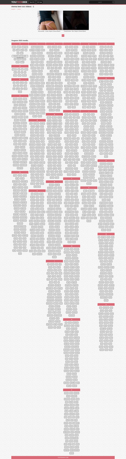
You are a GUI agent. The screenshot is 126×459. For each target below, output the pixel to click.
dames (37, 132)
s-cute (85, 190)
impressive (49, 303)
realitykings (91, 159)
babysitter (22, 211)
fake (51, 71)
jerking (76, 104)
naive (71, 337)
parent (88, 95)
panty (85, 83)
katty (78, 159)
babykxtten (23, 202)
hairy (60, 202)
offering (72, 408)
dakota (37, 129)
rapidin (94, 132)
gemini (52, 177)
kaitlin (67, 123)
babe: (17, 178)
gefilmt (54, 168)
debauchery (40, 180)
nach (70, 322)
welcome (102, 294)
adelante (23, 150)
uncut (102, 102)
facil (55, 62)
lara (75, 208)
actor (15, 141)
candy (39, 116)
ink (54, 327)
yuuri (106, 349)
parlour (94, 101)
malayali (68, 312)
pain (84, 62)
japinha (71, 74)
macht (77, 261)
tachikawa (109, 53)
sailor (93, 215)
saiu (91, 218)
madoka (77, 270)
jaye (72, 89)
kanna (69, 135)
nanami (72, 352)
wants (100, 258)
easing (32, 199)
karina (75, 144)
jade (72, 53)
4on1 (15, 75)
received (86, 177)
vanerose (101, 187)
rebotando (92, 171)
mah (67, 288)
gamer (49, 132)
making (69, 306)
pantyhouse (84, 86)
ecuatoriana (32, 211)
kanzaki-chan (68, 138)
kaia (78, 117)
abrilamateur (22, 105)
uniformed (109, 126)
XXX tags (39, 2)
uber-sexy (103, 84)
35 (18, 53)
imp (55, 294)
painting (84, 65)
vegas (110, 202)
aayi (14, 102)
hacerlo (60, 190)
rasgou (94, 138)
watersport (108, 270)
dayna (37, 174)
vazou (110, 193)
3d (15, 59)
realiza (83, 162)
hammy (50, 218)
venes (102, 218)
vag (100, 169)
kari (67, 144)
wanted (111, 255)
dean (42, 177)
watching (107, 267)
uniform (109, 123)
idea (48, 273)
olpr (67, 441)
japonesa (68, 77)
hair (54, 199)
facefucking (50, 53)
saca (94, 199)
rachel (93, 117)
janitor (76, 65)
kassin (68, 150)
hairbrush (59, 199)
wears (106, 282)
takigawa (106, 65)
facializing (49, 62)
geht (59, 168)
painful (93, 62)
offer (77, 405)
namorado (66, 349)
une (110, 114)
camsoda (32, 113)
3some (23, 59)
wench (106, 300)
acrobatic (15, 138)
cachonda (39, 53)
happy (49, 242)
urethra (101, 150)
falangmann (58, 74)
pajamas (94, 68)
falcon (54, 77)
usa (101, 153)
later (78, 221)
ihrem (60, 279)
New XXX (32, 2)
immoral (50, 294)
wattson (101, 276)
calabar (41, 65)
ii (58, 282)
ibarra (50, 267)
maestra (77, 276)
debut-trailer (37, 186)
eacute (36, 193)
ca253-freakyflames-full (37, 47)
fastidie (59, 107)
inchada (51, 306)
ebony (32, 205)
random (83, 132)
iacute (52, 264)
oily (72, 420)
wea (106, 279)
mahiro (71, 288)
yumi (111, 337)
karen (76, 141)
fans (49, 95)
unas (112, 96)
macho (66, 261)
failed (60, 65)
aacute (15, 99)
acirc (25, 129)
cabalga (32, 50)
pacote (93, 50)
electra (36, 242)
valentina (103, 175)
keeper (74, 174)
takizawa (101, 68)
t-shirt (101, 47)
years (111, 316)
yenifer (110, 319)
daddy (32, 126)
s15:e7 (89, 193)
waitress (106, 240)
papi (89, 89)
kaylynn (66, 171)
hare (59, 254)
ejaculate (33, 236)
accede (20, 117)
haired (49, 202)
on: (73, 444)
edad (38, 211)
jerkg (71, 104)
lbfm (67, 239)
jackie (76, 47)
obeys (68, 396)
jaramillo (75, 77)
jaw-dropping (68, 86)
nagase (67, 331)
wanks (106, 252)
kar (78, 138)
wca (102, 279)
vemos (110, 211)
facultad (55, 65)
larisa (67, 215)
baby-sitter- (16, 193)
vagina (104, 169)
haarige (51, 184)
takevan (100, 65)
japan (70, 71)
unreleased (102, 141)
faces (60, 53)
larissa (72, 215)
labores (72, 181)
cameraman (34, 98)
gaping (59, 150)
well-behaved (109, 294)
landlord (67, 199)
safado (89, 208)
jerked (75, 101)
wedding (112, 285)
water (112, 267)
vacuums (106, 166)
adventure (16, 165)
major (71, 300)
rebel (92, 168)
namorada (67, 346)
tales (107, 71)
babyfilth (23, 199)
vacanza (110, 163)
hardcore (51, 245)
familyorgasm (59, 86)
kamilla (71, 129)
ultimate (107, 93)
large (76, 211)
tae (104, 56)
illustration (57, 285)
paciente (93, 47)
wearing (101, 282)
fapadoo (55, 101)
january (77, 68)
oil (73, 417)
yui (111, 331)
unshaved (109, 141)
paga (90, 56)
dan (38, 135)
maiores (67, 297)
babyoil (24, 205)
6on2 (20, 91)
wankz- (111, 252)
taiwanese (103, 62)
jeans (77, 92)
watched (109, 264)
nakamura (76, 337)
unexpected (103, 117)
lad (77, 184)
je (69, 92)
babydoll (16, 196)
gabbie (59, 117)
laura (67, 230)
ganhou (50, 144)
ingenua (58, 321)
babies (14, 187)
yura (111, 340)
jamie (77, 59)
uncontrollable (110, 99)
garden (59, 153)
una (108, 96)
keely (69, 174)
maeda (71, 276)
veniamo (101, 227)
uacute (106, 81)
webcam (101, 285)
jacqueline (74, 50)
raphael (89, 132)
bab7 (15, 175)
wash (110, 261)
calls (37, 80)
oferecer (72, 405)
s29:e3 (94, 193)
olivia (67, 438)
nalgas (77, 340)
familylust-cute (50, 86)
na (66, 322)
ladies (67, 187)
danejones (32, 144)
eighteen (33, 230)
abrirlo (15, 108)
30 (14, 50)
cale (38, 68)
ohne (70, 417)
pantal (92, 77)
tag (108, 56)
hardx (50, 254)
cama (42, 83)
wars (101, 261)
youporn (13, 9)
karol (72, 147)
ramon (91, 126)
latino (76, 227)
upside (101, 147)
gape (48, 147)
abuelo (19, 111)
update (101, 144)
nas (72, 361)
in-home (56, 303)
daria (32, 156)
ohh (66, 417)
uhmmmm (110, 87)
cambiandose (40, 86)
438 (15, 72)
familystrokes (50, 89)
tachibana (102, 53)
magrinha (75, 285)
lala (72, 193)
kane (77, 132)
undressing (104, 114)
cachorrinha (41, 56)
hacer (54, 190)
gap (59, 144)
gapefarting (59, 147)
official (66, 414)
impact (59, 294)
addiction (17, 150)
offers (77, 408)
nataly (76, 367)
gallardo (55, 126)
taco (100, 56)
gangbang (50, 138)
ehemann (34, 227)
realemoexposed (89, 153)
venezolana (108, 218)
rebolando (85, 171)
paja (83, 68)
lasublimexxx (71, 221)
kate (66, 156)
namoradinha (75, 346)
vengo (111, 224)
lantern (77, 202)
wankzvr (101, 255)
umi (104, 96)
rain (88, 123)
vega (108, 199)
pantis (89, 80)
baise (24, 244)
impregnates (58, 300)
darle (32, 159)
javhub (73, 83)
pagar (94, 56)
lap (71, 205)
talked (101, 74)
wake (106, 243)
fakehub (56, 71)
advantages (23, 162)
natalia (66, 367)
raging (94, 120)
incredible (51, 309)
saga (89, 211)
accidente (24, 123)
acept (24, 126)
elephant (34, 248)
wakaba (101, 243)
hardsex (58, 251)
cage (33, 62)
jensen (76, 98)
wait (113, 237)
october (71, 402)
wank (110, 249)
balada (19, 250)
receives (92, 177)
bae (20, 238)
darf (43, 153)
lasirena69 (72, 218)
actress (20, 141)
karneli (67, 147)
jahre (68, 56)
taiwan (111, 59)
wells (110, 297)
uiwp (101, 90)
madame (67, 267)
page (83, 59)
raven (84, 144)
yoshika (110, 325)
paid (90, 59)
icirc (60, 270)
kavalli (75, 162)
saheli (89, 215)
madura (73, 273)
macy (67, 264)
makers (76, 300)
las (76, 215)
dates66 (36, 162)
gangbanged (58, 138)
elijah (31, 251)
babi (20, 184)
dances (42, 138)
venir (107, 227)
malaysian (71, 315)
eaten (42, 199)
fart (54, 104)
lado (72, 187)
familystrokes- (58, 89)
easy (37, 199)
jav (76, 80)
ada (20, 144)
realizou (94, 162)
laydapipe (67, 236)
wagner (103, 237)
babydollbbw (23, 196)
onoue (71, 453)
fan (55, 92)
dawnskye (32, 171)
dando (37, 141)
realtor (87, 165)
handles (57, 227)
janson (66, 68)
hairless (55, 202)
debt (38, 183)
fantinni (59, 98)
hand (59, 218)
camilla (37, 101)
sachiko (84, 202)
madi (66, 270)
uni (110, 120)
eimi (43, 230)
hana (55, 218)
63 (14, 85)
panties (84, 80)
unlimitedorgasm (106, 138)
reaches (88, 147)
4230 (26, 69)
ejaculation (40, 236)
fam (56, 83)
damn (42, 132)
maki (77, 303)
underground (108, 102)
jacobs (68, 50)
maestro (66, 279)
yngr (101, 325)
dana (42, 135)
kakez (72, 123)
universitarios (103, 132)
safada (86, 205)
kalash (67, 126)
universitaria (110, 129)
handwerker (52, 236)
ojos (76, 420)
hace (60, 187)
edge (37, 215)
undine (109, 108)
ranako (92, 129)
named (77, 343)
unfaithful (110, 117)
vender (100, 215)
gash (55, 159)
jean (73, 92)
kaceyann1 (75, 114)
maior (76, 294)
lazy (77, 236)
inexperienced (57, 315)
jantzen (71, 68)
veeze (104, 199)
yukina (110, 334)
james (72, 59)
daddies (42, 123)
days (42, 174)
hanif (49, 239)
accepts (16, 120)
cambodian (34, 92)
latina (66, 227)
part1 (93, 107)
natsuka (77, 370)
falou (59, 80)
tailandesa (101, 59)
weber (106, 285)
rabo (93, 114)
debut (42, 183)
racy (83, 120)
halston (56, 211)
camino (42, 101)
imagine (60, 288)
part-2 (89, 107)
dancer (37, 138)
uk (105, 90)
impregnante (51, 297)
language (71, 202)
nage (72, 331)
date (31, 162)
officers (76, 411)
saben (93, 196)
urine (111, 150)
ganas (59, 132)
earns (42, 196)
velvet (101, 211)
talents (101, 71)
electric (41, 242)
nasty (66, 364)
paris (84, 98)
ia (48, 264)
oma (66, 444)
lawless (75, 233)
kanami (72, 132)
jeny (67, 101)
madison (71, 270)
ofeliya (66, 405)
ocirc (77, 399)
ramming (86, 126)
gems (57, 177)
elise (43, 251)
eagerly (32, 196)
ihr (52, 279)
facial (51, 59)
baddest (14, 235)
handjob (51, 224)
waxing (111, 276)
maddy (72, 267)
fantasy (49, 98)
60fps (22, 82)
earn (38, 196)
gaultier (55, 162)
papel (84, 89)
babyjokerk (16, 202)
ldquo (71, 239)
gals (60, 126)
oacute (66, 393)
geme (48, 174)
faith (60, 68)
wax (106, 276)
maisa (76, 297)
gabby (49, 120)
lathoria (72, 224)
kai (74, 117)
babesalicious (16, 181)
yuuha (106, 346)
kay (74, 165)
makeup (72, 303)
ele (32, 242)
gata (59, 159)
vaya (106, 193)
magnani (74, 282)
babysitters (23, 214)
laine (67, 193)
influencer (51, 321)
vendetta (106, 215)
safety (84, 211)
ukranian (101, 93)
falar (50, 77)
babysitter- (16, 214)
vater (101, 193)
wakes (111, 243)
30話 (22, 50)
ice (54, 267)
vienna (19, 9)
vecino (110, 196)
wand (101, 249)
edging (32, 218)
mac (72, 249)
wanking (101, 252)
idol (56, 273)
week (105, 288)
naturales (69, 376)
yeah (112, 313)
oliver (76, 435)
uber (111, 81)
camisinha (32, 104)
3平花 (22, 62)
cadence (37, 59)
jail (71, 56)
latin (77, 224)
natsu (71, 370)
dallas (42, 129)
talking (106, 74)
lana (76, 196)
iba (60, 264)
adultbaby (24, 159)
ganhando (51, 141)
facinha (59, 62)
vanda (110, 184)
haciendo (50, 196)
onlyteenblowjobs (75, 450)
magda (77, 279)
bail (15, 241)
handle (51, 227)
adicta (25, 153)
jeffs (71, 95)
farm (60, 101)
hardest (54, 248)
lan (72, 196)
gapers (49, 150)
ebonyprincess (39, 205)
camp (43, 104)
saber (84, 199)
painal (88, 62)
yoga (105, 325)
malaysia (75, 312)
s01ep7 (83, 193)
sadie (93, 202)
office (66, 411)
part (94, 104)
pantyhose (91, 83)
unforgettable (104, 120)
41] (19, 69)
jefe (67, 95)
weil (106, 291)
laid (77, 190)
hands (57, 230)
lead (76, 239)
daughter (34, 165)
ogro (77, 414)
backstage (17, 232)
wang (106, 249)
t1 (105, 47)
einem (32, 233)
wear (110, 279)
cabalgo (38, 50)
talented (111, 68)
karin (71, 144)
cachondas (33, 56)
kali (71, 126)
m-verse (67, 249)
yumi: (101, 340)
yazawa (107, 313)
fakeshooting (51, 74)
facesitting (57, 56)
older (71, 426)
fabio (49, 47)
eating (32, 202)
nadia (77, 325)
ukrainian (110, 90)
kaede (65, 117)
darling (37, 159)
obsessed (74, 396)
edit (37, 218)
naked (65, 340)
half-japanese (51, 208)
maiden (76, 291)
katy (67, 162)
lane (72, 199)
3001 (18, 50)
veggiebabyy (103, 205)
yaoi (106, 310)
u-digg (101, 81)
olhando (77, 432)
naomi (76, 355)
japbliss (66, 74)
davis (42, 168)
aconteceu (17, 132)
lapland (76, 205)
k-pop (66, 114)
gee (55, 165)
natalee (76, 364)
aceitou (19, 126)
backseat (16, 229)
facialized (56, 59)
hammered (50, 215)
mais (72, 297)
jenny (72, 98)
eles (39, 248)
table (106, 50)
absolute (24, 108)
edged (41, 215)
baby (26, 187)
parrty (89, 104)
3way (17, 62)
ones (77, 444)
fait (56, 68)
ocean (72, 399)
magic (68, 282)
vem (106, 211)
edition (41, 218)
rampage (86, 129)
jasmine (67, 80)
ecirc (42, 208)
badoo (15, 238)
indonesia (50, 315)
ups (106, 144)
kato (74, 159)
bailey (15, 244)
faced (51, 50)
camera (43, 95)
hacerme (51, 193)
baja (20, 247)
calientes (35, 74)
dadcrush (36, 123)
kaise (72, 120)
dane (42, 141)
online (71, 447)
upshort (110, 144)
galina (49, 126)
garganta (49, 156)
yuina (101, 334)
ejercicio (33, 239)
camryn (31, 110)
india (50, 312)
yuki (106, 334)
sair (87, 218)
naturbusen (69, 379)
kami (67, 129)
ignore (53, 276)
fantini (54, 98)
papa (90, 86)
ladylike (67, 190)
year (101, 316)
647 (25, 85)
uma (100, 96)
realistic (93, 156)
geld (56, 171)
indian (54, 312)
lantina (67, 205)
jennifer (66, 98)
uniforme (103, 126)
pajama (88, 68)
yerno (101, 322)
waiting (101, 240)
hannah (59, 239)
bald (20, 253)
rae (86, 120)
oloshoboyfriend (74, 438)
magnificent (68, 285)
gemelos (54, 174)
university (110, 132)
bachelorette (23, 217)
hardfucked (51, 251)
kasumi (67, 153)
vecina (105, 196)
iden (52, 273)
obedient (76, 393)
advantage (16, 162)
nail (67, 334)
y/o (100, 307)
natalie (71, 367)
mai (76, 288)
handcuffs (58, 221)
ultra (112, 93)
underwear (103, 108)
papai (95, 86)
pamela (86, 74)
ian (56, 264)
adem (14, 153)
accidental (22, 120)
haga (55, 196)
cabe (43, 50)
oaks (71, 393)
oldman (66, 429)
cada (32, 59)
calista (40, 74)
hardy (54, 254)
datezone (42, 162)
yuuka (111, 346)
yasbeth (101, 313)
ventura (103, 230)
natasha (66, 370)
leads (69, 242)
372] (22, 53)
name (72, 343)
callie (32, 80)
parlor (89, 101)
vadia (111, 166)
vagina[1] (110, 169)
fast (54, 107)
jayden (66, 89)
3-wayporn (24, 47)
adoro (14, 159)
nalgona (67, 343)
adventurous (23, 165)
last (65, 221)
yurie (110, 343)
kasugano (74, 150)
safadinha (84, 208)
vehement (110, 205)
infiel (57, 318)
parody (84, 104)
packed (84, 50)
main (67, 294)
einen (37, 233)
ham (61, 211)
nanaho (77, 349)
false (48, 83)
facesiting (51, 56)
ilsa (55, 288)
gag (60, 120)
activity (25, 138)
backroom (20, 223)
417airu (14, 69)
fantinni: (49, 101)
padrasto (92, 53)
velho (110, 208)
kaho (70, 117)
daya (32, 174)
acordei (23, 132)
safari (95, 208)
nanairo (66, 352)
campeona (32, 107)
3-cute (14, 47)
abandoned (20, 102)
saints (83, 218)
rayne (93, 144)
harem (54, 257)
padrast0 (86, 53)
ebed (41, 202)
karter (76, 147)
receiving (83, 180)
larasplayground (69, 211)
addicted (22, 147)
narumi (76, 358)
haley (51, 205)
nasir (76, 361)
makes (66, 303)
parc (95, 92)
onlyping (66, 450)
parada (93, 89)
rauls (88, 141)
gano (55, 144)
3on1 (19, 59)
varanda (101, 190)
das (42, 159)
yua (107, 331)
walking (106, 246)
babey (15, 184)
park (89, 98)
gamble (48, 129)
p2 (83, 47)
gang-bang (56, 135)
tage (112, 56)
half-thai (59, 208)
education (37, 221)
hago (60, 196)
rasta (84, 141)
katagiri (76, 153)
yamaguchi (106, 307)
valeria (100, 178)
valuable (111, 178)
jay (77, 86)
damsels (33, 135)
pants (94, 80)
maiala (66, 291)
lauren (71, 230)
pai (86, 59)
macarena (66, 252)
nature (75, 379)
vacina (100, 166)
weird (110, 291)
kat (71, 153)
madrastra (66, 273)
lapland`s (70, 208)
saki (95, 218)
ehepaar (40, 227)
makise (74, 306)
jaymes (76, 89)
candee (42, 113)
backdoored (23, 220)
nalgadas (71, 340)
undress (102, 111)
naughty (69, 385)
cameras (41, 98)
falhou (54, 80)
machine (75, 255)
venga (100, 224)
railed (84, 123)
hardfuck (60, 248)
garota (50, 159)
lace (77, 181)
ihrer (55, 282)
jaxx (74, 86)
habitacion (50, 187)
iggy (49, 276)
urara (111, 147)
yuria (106, 343)
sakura (88, 221)
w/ (99, 237)
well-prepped (104, 297)
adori (26, 156)
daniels (32, 150)
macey (77, 252)
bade (20, 235)
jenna (75, 95)
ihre (56, 279)
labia (67, 181)
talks (111, 74)
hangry (58, 236)
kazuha (71, 171)
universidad (102, 129)
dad (31, 123)
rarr (83, 138)
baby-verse (23, 193)
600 (18, 82)
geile (52, 171)
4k (25, 72)
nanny (67, 355)
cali (42, 68)
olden (66, 426)
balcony (25, 250)
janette (66, 65)
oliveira (71, 435)
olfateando (66, 432)
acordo (17, 135)
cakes (41, 62)
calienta (34, 71)
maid (71, 291)
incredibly (57, 309)
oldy (78, 429)
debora (32, 183)
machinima (74, 258)
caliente (40, 71)
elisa (39, 251)
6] (21, 88)
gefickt (49, 168)
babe (25, 175)
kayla (76, 168)
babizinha (20, 187)
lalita (76, 193)
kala (76, 123)
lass (78, 218)
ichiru (55, 270)
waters (102, 270)
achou (20, 129)
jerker (66, 104)
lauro (76, 230)
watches (101, 267)
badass (23, 232)
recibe (94, 180)
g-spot (48, 117)
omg (70, 444)
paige (95, 59)
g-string (54, 117)
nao (72, 355)
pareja (83, 95)
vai (111, 172)
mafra (72, 279)
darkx (42, 156)
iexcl (60, 273)
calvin (31, 83)
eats (37, 202)
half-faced (56, 205)
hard (54, 242)
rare (89, 135)
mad (71, 264)
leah (74, 242)
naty (78, 382)
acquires (23, 135)
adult (19, 159)
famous (50, 92)
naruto (67, 361)
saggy (84, 215)
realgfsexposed (86, 156)
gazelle (50, 165)
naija (77, 331)
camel (31, 95)
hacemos (49, 190)
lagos (72, 190)
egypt (31, 224)
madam (76, 264)
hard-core (59, 242)
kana (76, 129)
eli (42, 248)
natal (71, 364)
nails (76, 334)
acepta (15, 129)
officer (71, 411)
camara (33, 86)
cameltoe (37, 95)
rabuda (84, 117)
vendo (111, 215)
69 (13, 88)
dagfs (37, 126)
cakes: (32, 65)
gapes (54, 150)
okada (66, 423)
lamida (67, 196)
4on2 (19, 75)
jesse (74, 107)
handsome (57, 233)
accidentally (16, 123)
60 (14, 82)
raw (89, 144)
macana (76, 249)
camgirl (31, 101)
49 (18, 72)
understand (102, 105)
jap (66, 71)
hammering (58, 215)
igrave (59, 276)
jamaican (67, 59)
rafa (90, 120)
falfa (50, 80)
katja (70, 159)
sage (93, 211)
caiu (37, 62)
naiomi (66, 337)
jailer (75, 56)
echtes (37, 208)
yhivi (111, 322)
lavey (67, 233)
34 (26, 50)
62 (25, 82)
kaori (74, 138)
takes (109, 62)
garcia (54, 153)
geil (48, 171)
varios (111, 190)
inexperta (52, 318)
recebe (85, 174)
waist (108, 237)
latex (67, 224)
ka (70, 114)
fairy (52, 68)
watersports (103, 273)
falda (59, 77)
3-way (18, 47)
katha (76, 156)
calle (38, 77)
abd (26, 102)
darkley (37, 156)
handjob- (57, 224)
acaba (16, 114)
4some (24, 75)
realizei (88, 162)
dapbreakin (37, 153)
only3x (76, 447)
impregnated (50, 300)
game (54, 129)
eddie (43, 211)
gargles (60, 156)
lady (76, 187)
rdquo (83, 147)
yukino (101, 337)
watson (110, 273)
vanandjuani (104, 184)
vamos (101, 181)
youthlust (109, 328)
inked (59, 327)
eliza (34, 254)
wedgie (100, 288)
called (42, 77)
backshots (23, 229)
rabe (89, 114)
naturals (75, 376)
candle (34, 116)
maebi (66, 276)
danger (38, 144)
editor (31, 221)
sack (89, 202)
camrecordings (40, 107)
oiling (68, 420)
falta (52, 83)
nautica (74, 385)
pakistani (84, 71)
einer (42, 233)
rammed (93, 123)
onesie (66, 447)
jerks (69, 107)
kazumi (77, 171)
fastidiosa (52, 110)
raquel (84, 135)
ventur (111, 227)
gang (51, 135)
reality (85, 159)
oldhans (76, 426)
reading (92, 150)
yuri (102, 343)
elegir (37, 245)
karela (71, 141)
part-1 (84, 107)
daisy (32, 129)
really (82, 165)
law (71, 233)
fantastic (59, 95)
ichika (58, 267)
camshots (42, 110)
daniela (32, 147)
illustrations (49, 288)
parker (93, 98)
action (20, 138)
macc (72, 252)
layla (73, 236)
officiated (72, 414)
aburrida (25, 111)
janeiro (71, 62)
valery (105, 178)
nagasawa (74, 328)
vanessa (107, 187)
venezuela (102, 221)
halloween (49, 211)
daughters (40, 165)
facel (56, 53)
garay (49, 153)
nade (72, 325)
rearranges (93, 165)
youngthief (103, 328)
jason (72, 80)
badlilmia (25, 235)
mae (78, 273)
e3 (32, 193)
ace (15, 126)
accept (25, 117)
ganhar (57, 141)
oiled (77, 417)
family (60, 83)
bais (20, 244)
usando (106, 153)
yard (110, 310)
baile (25, 241)
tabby (101, 50)
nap (67, 358)
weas (111, 282)
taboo (110, 50)
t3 (111, 47)
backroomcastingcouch (20, 226)
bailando (20, 241)
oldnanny (72, 429)
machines (68, 258)
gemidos (60, 174)
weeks (101, 291)
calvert (41, 80)
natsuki (69, 373)
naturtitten (72, 382)
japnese (77, 74)
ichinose (50, 270)
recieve (89, 183)
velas (106, 208)
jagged (76, 53)
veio (102, 208)
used (106, 156)
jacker (71, 47)
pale (89, 71)
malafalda (69, 309)
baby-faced (16, 190)
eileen (38, 230)
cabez (33, 53)
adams (24, 144)
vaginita (107, 172)
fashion (50, 107)
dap (31, 153)
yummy (106, 340)
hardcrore (57, 245)
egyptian (37, 224)
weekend (111, 288)
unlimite (103, 135)
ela (37, 239)
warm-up (111, 258)
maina (71, 294)
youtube (102, 331)
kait (76, 120)
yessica (106, 322)
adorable (21, 156)
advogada (20, 168)
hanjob (53, 239)
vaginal (101, 172)
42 (22, 69)
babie (24, 184)
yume (106, 337)
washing (103, 264)
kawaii (69, 165)
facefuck (57, 50)
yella (101, 319)
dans (42, 150)
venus (108, 230)
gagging (55, 123)
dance (31, 138)
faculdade (49, 65)
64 (17, 85)
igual (48, 279)
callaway (33, 77)
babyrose (17, 208)
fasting (57, 110)
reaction (94, 147)
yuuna (101, 349)
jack (67, 47)
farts (58, 104)
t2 (108, 47)
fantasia (53, 95)
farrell (50, 104)
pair (89, 65)
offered (66, 408)
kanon (74, 135)
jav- (69, 83)
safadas (91, 205)
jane (67, 62)
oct (66, 402)
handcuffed (51, 221)
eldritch (42, 239)
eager (41, 193)
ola (70, 423)
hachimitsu (57, 193)
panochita (86, 77)
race (89, 117)
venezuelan (109, 221)
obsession (67, 399)
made (77, 267)
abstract (14, 111)
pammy (91, 74)
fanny (59, 92)
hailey (49, 199)
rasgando (88, 138)
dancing (32, 141)
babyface (17, 199)
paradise (89, 92)
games (54, 132)
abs (19, 108)
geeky (59, 165)
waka (111, 240)
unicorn (103, 123)
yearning (106, 316)
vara (112, 187)
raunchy (93, 141)
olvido (75, 441)
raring (93, 135)
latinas (71, 227)
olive (66, 435)
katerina (71, 156)
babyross (23, 208)
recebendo (91, 174)
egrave (42, 221)
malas (75, 309)
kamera (76, 126)
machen (68, 255)
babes (22, 178)
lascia (66, 218)
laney (76, 199)
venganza (106, 224)
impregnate (58, 297)
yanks (102, 310)
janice (71, 65)
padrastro (84, 56)
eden (32, 215)
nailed (71, 334)
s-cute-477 (91, 190)
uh (105, 87)
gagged (49, 123)
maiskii (66, 300)
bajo (24, 247)
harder (48, 248)
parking (84, 101)
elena (42, 245)
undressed (109, 111)
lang (66, 202)
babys (16, 211)
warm (105, 258)
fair (48, 68)
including (57, 306)
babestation (24, 181)
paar (87, 47)
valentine (109, 175)
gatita (49, 162)
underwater (109, 105)
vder (101, 196)
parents (94, 95)
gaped (52, 147)
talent (106, 68)
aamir (20, 99)
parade (83, 92)
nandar (77, 352)
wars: (106, 261)
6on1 (25, 88)
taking (112, 65)
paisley (93, 65)
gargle (54, 156)
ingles (55, 324)
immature (51, 291)
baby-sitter (23, 190)
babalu (20, 175)
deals (37, 177)
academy (15, 117)
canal (37, 113)
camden (41, 92)
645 (21, 85)
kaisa (67, 120)
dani (43, 144)
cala (37, 65)
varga (106, 190)
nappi (71, 358)
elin (35, 251)
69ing (18, 88)
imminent (57, 291)
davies (37, 168)
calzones (37, 83)
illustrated (51, 285)
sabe (89, 196)
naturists (66, 382)
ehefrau (42, 224)
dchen (32, 177)
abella (15, 105)
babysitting (16, 217)
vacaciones (103, 163)
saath (84, 196)
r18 (84, 114)
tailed (107, 59)
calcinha (33, 68)
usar (111, 153)
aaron (25, 99)
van (111, 181)
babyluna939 (17, 205)
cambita (40, 89)
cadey (42, 59)
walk (101, 246)
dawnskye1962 (40, 171)
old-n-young (76, 423)
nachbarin (75, 322)
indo (59, 312)
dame (32, 132)
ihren (51, 282)
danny (37, 150)
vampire (107, 181)
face (60, 47)
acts (25, 141)
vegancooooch (103, 202)
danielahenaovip (40, 147)
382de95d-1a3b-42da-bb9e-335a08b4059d (20, 56)
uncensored (101, 99)
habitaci (57, 184)
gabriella (55, 120)
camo (38, 104)
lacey (67, 184)
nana (72, 349)
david (32, 168)
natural (74, 373)
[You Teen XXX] (19, 2)
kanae (66, 132)
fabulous (55, 47)
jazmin (65, 92)
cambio (34, 89)
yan (111, 307)
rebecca (87, 168)
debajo (33, 180)
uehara (109, 84)
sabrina (89, 199)
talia (111, 71)
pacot (89, 50)
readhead (86, 150)
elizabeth (39, 254)
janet (76, 62)
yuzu (111, 349)
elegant (32, 245)
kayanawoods (69, 168)
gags (60, 123)
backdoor (16, 220)
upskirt (106, 147)
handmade (51, 230)
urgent (106, 150)
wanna (106, 255)
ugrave (101, 87)
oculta (76, 402)
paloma (94, 71)
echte (32, 208)
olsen (71, 441)
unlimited (109, 135)
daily (42, 126)
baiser (15, 247)
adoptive (15, 156)
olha (72, 432)
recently (89, 180)
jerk (71, 101)
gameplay (59, 129)
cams (36, 110)
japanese (76, 71)
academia (22, 114)
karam (66, 141)
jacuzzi (67, 53)
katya (71, 162)
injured (50, 327)
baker (14, 250)
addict (17, 147)
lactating (72, 184)
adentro (20, 153)
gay (59, 162)
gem (60, 171)
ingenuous (49, 324)
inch (61, 303)
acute (15, 144)
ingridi (60, 324)
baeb (24, 238)
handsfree (51, 233)
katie (65, 159)
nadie (68, 328)
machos (72, 261)
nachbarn (67, 325)
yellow (105, 319)
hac (56, 187)
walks (111, 246)
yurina (101, 346)
